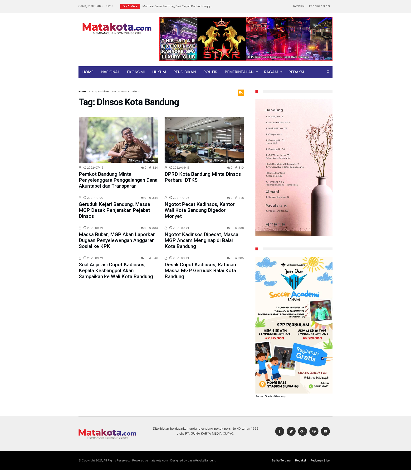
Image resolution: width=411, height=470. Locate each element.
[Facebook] (279, 431)
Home (82, 91)
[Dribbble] (313, 431)
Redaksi (298, 6)
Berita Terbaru (281, 460)
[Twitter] (291, 431)
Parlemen (235, 160)
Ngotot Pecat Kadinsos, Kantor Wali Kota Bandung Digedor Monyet (200, 210)
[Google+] (302, 431)
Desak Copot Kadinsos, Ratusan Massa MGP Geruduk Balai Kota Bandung (200, 270)
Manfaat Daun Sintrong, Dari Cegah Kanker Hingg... (176, 6)
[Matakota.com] (117, 22)
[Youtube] (325, 431)
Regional (150, 160)
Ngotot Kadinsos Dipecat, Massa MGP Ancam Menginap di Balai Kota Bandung (201, 240)
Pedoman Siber (319, 6)
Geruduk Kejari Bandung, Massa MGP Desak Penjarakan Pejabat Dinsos (114, 210)
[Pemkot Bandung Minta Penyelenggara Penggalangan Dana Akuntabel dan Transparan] (118, 140)
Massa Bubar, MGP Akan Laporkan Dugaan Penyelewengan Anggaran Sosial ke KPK (117, 240)
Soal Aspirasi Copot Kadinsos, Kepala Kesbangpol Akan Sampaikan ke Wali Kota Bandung (116, 270)
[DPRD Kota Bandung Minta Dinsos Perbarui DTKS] (204, 140)
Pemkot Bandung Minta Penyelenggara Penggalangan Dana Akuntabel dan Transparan (118, 180)
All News (134, 160)
